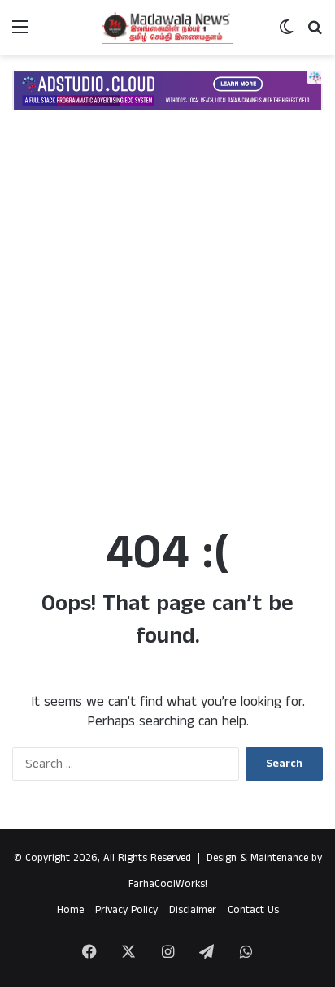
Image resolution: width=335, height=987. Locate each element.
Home (70, 910)
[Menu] (20, 33)
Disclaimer (192, 910)
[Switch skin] (286, 33)
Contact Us (253, 910)
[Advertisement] (167, 328)
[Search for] (315, 33)
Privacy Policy (126, 910)
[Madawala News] (167, 27)
